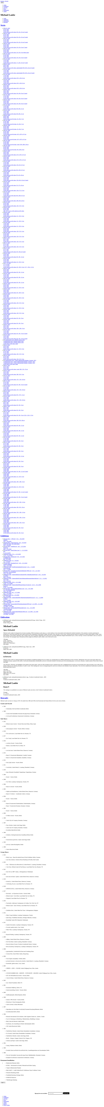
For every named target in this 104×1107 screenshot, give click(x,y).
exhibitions (5, 19)
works (4, 18)
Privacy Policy (6, 1105)
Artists (4, 5)
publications (6, 21)
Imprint (5, 1104)
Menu (2, 2)
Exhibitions (5, 6)
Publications (6, 10)
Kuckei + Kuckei (4, 1)
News (4, 9)
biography (5, 22)
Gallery (5, 11)
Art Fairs (5, 7)
